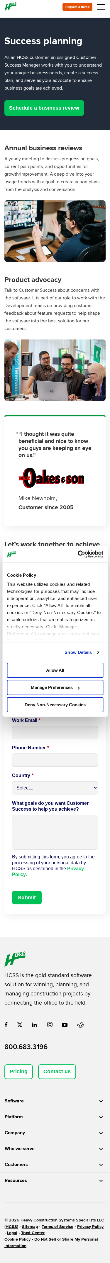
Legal (12, 1232)
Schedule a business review (44, 108)
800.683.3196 (26, 1047)
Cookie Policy (17, 1239)
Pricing (19, 1071)
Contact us (57, 1071)
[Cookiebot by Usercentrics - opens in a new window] (78, 554)
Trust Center (33, 1232)
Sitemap (30, 1226)
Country (22, 775)
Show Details (78, 652)
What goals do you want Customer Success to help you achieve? (50, 806)
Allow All (55, 669)
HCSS (11, 1226)
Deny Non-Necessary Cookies (55, 704)
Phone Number (30, 747)
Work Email (26, 720)
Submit (27, 898)
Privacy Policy (90, 1226)
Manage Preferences (52, 687)
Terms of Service (57, 1226)
